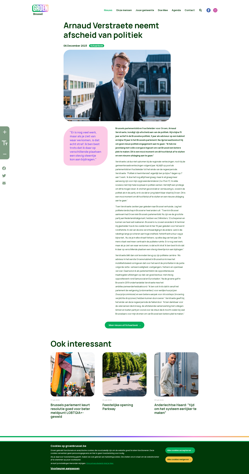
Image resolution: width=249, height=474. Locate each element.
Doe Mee (163, 10)
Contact (190, 10)
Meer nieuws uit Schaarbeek (123, 325)
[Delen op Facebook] (4, 168)
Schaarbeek (96, 45)
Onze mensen (124, 10)
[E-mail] (4, 183)
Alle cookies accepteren (179, 450)
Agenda (176, 10)
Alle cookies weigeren (178, 459)
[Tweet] (4, 175)
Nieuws (108, 10)
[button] (200, 10)
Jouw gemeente (145, 10)
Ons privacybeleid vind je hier (99, 463)
